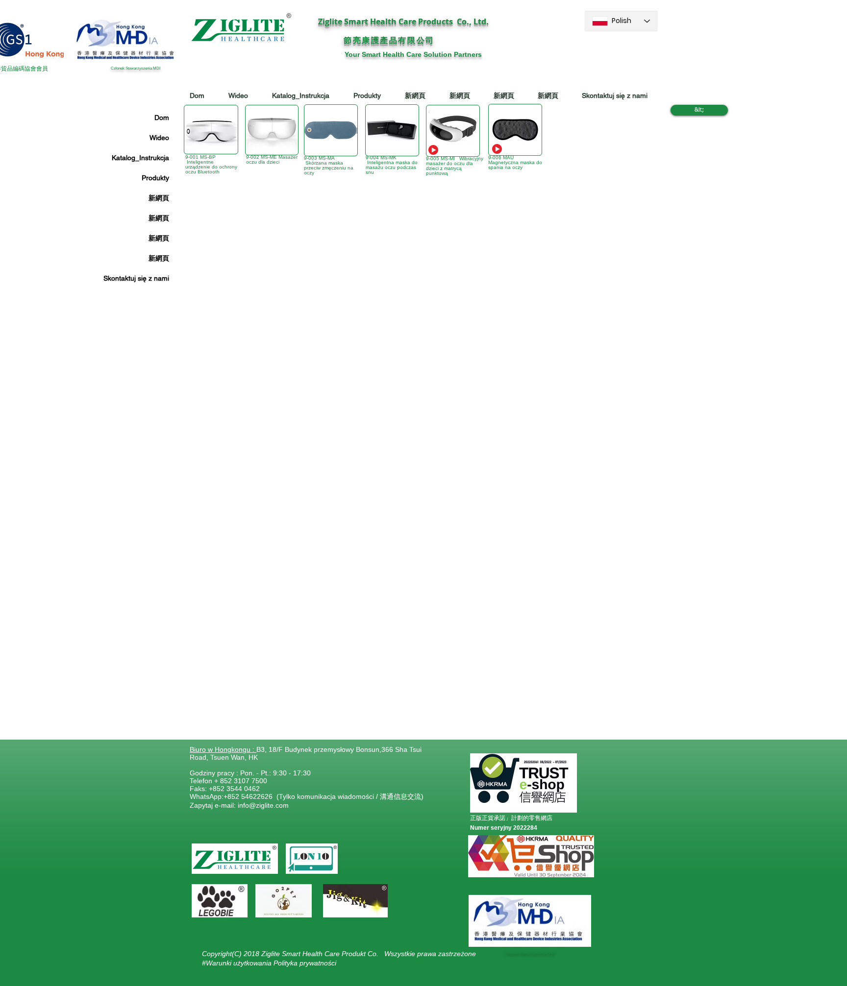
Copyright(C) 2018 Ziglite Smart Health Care (272, 954)
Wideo (159, 138)
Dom (161, 117)
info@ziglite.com (263, 805)
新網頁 (159, 198)
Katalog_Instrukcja (140, 158)
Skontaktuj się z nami (136, 278)
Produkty (155, 178)
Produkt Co (359, 954)
